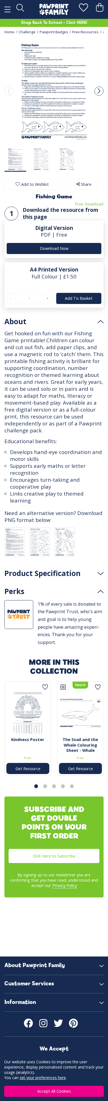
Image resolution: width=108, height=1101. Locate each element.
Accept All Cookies (54, 1091)
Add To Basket (79, 298)
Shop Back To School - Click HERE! (54, 23)
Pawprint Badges (54, 31)
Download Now (54, 248)
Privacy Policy (64, 885)
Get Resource (27, 768)
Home (9, 31)
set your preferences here (43, 1077)
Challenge (27, 31)
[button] (99, 91)
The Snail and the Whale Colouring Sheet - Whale (80, 745)
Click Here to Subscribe (54, 856)
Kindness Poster (27, 739)
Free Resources (85, 31)
